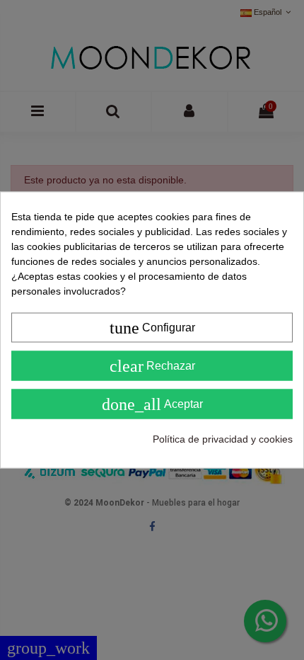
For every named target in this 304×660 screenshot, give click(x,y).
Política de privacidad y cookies (223, 439)
